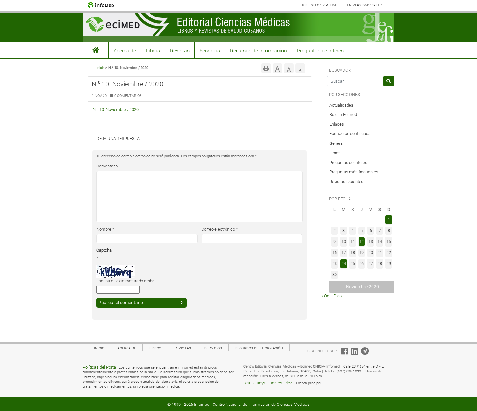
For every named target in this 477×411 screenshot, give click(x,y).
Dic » (338, 295)
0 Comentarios (127, 96)
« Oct (326, 295)
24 (343, 263)
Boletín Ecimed (343, 114)
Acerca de (125, 51)
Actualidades (341, 105)
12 (361, 241)
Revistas (180, 51)
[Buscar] (389, 81)
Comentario (107, 166)
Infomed (201, 404)
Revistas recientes (346, 181)
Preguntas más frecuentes (353, 171)
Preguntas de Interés (320, 51)
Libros (153, 51)
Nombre (105, 229)
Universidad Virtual (366, 5)
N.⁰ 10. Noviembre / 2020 (116, 109)
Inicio (100, 68)
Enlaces (336, 124)
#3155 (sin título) (96, 50)
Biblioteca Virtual (319, 5)
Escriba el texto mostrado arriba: (125, 281)
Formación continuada (350, 133)
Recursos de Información (258, 51)
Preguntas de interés (348, 162)
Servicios (210, 51)
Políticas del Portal (100, 367)
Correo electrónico (220, 229)
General (336, 143)
